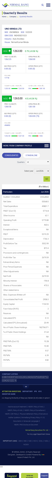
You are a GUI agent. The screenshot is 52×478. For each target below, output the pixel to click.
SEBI (20, 441)
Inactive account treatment (17, 407)
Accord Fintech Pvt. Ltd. (26, 457)
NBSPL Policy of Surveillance (34, 410)
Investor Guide (8, 394)
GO (46, 179)
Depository (27, 391)
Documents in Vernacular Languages (26, 421)
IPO (35, 391)
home (4, 17)
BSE (25, 441)
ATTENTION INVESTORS (11, 391)
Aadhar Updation (14, 417)
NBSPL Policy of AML (35, 407)
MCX (35, 441)
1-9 (15, 380)
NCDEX (26, 444)
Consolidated (11, 155)
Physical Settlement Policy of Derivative (33, 414)
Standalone (31, 155)
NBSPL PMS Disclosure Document (26, 425)
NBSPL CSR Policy (11, 414)
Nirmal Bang (15, 5)
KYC (40, 391)
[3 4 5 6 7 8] (38, 162)
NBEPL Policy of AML (15, 410)
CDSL (41, 441)
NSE (29, 441)
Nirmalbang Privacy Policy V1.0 (33, 417)
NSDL (46, 441)
